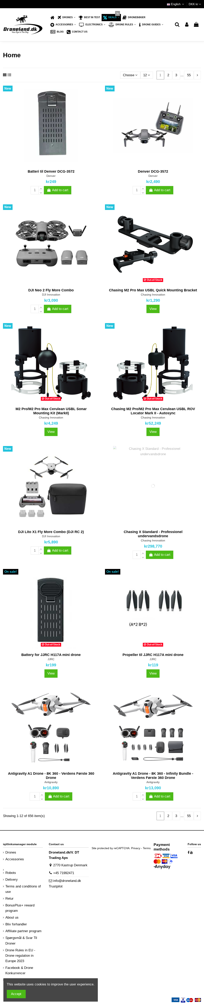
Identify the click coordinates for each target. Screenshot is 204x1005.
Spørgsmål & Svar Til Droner (21, 940)
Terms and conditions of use (23, 889)
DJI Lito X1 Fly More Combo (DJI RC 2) (51, 532)
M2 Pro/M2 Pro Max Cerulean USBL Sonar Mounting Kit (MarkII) (51, 411)
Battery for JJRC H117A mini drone (51, 655)
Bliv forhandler (16, 924)
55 (189, 75)
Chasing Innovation (153, 294)
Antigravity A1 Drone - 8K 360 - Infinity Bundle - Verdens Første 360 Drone (153, 776)
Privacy (135, 848)
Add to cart (60, 190)
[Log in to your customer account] (187, 25)
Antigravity (51, 782)
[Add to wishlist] (44, 163)
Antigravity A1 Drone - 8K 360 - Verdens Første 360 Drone (51, 776)
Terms (147, 848)
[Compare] (51, 163)
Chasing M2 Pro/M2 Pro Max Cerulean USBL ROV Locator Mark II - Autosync (153, 411)
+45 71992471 (63, 873)
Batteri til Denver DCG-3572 (51, 171)
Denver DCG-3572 (153, 171)
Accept (16, 994)
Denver (51, 175)
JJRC (51, 659)
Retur (9, 898)
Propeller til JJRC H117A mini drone (153, 655)
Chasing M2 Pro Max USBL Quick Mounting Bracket (153, 290)
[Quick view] (57, 163)
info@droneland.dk (67, 881)
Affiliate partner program (23, 931)
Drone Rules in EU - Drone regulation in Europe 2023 (20, 955)
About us (12, 917)
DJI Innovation (51, 294)
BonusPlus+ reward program (19, 908)
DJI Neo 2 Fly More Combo (51, 290)
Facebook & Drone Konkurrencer (19, 970)
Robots (10, 873)
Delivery (11, 879)
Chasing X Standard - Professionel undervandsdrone (153, 534)
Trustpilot (56, 886)
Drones (10, 852)
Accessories (14, 859)
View (153, 309)
